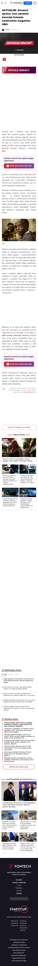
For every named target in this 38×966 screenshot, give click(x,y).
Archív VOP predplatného (18, 955)
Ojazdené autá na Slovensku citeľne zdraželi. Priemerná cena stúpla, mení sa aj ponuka (19, 759)
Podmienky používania (18, 950)
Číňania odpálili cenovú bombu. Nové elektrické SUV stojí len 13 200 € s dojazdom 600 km (19, 708)
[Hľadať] (5, 3)
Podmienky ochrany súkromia (19, 939)
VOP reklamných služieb (19, 960)
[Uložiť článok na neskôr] (4, 59)
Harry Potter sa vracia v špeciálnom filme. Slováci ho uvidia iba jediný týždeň (18, 688)
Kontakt (19, 880)
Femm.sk (23, 925)
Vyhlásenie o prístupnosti (19, 945)
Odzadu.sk (14, 923)
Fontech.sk (14, 925)
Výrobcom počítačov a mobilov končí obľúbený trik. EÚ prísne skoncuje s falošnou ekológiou (19, 730)
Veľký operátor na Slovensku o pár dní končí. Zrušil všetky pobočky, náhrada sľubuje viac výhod (19, 680)
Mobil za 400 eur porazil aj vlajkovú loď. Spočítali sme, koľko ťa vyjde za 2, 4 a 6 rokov (19, 694)
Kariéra (19, 893)
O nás (19, 885)
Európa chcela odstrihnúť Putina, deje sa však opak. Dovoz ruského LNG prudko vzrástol (19, 742)
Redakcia (19, 888)
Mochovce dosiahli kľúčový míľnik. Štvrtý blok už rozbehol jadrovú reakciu (17, 753)
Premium (27, 3)
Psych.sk (22, 930)
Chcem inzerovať (19, 882)
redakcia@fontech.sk (29, 392)
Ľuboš (7, 29)
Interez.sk (23, 921)
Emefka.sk (23, 923)
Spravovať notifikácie (19, 898)
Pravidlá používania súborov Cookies (19, 947)
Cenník (19, 890)
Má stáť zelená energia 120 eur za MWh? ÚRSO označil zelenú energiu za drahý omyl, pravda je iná (19, 736)
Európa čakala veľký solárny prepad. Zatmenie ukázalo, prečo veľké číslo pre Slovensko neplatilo (18, 724)
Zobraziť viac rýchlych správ (18, 767)
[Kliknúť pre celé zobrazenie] (19, 43)
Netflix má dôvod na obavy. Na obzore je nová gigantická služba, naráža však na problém (19, 701)
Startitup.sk (14, 921)
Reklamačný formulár (18, 958)
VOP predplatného (18, 952)
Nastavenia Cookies (19, 942)
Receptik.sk (23, 928)
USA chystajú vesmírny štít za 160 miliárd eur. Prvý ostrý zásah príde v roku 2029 (18, 747)
